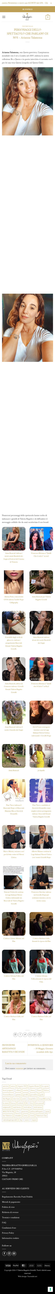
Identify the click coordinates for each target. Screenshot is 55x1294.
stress (26, 1116)
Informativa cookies (10, 1238)
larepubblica (32, 1099)
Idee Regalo (6, 1099)
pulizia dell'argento (36, 1111)
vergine (33, 1120)
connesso (19, 1068)
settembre (18, 1116)
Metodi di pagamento (11, 1202)
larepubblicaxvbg (44, 1099)
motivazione (38, 1107)
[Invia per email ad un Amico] (30, 1034)
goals (41, 1095)
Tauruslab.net (32, 1276)
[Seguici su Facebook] (4, 1253)
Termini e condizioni (10, 1217)
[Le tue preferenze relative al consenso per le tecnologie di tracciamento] (50, 1289)
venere (26, 1120)
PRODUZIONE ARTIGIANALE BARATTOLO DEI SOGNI (13, 1048)
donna (33, 1090)
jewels (24, 1099)
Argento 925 (22, 1086)
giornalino (34, 1095)
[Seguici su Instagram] (9, 1253)
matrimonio (17, 1107)
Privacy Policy (8, 1233)
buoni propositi (8, 1090)
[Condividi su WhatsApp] (15, 1034)
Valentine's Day (41, 1116)
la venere (6, 1103)
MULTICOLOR (8, 1111)
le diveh (20, 1103)
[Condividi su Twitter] (25, 1034)
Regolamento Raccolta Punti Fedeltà (17, 1196)
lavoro (13, 1103)
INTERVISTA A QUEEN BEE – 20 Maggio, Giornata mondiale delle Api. (40, 1048)
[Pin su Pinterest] (35, 1034)
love (31, 1103)
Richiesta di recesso (10, 1212)
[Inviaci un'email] (14, 1253)
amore (13, 1086)
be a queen (45, 1086)
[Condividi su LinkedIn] (39, 1034)
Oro (17, 1111)
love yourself (40, 1103)
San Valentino (7, 1116)
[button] (4, 16)
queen (48, 1111)
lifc (27, 1103)
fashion (46, 1090)
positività (24, 1111)
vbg (20, 1120)
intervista (16, 1099)
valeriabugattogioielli (10, 1120)
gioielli (25, 1095)
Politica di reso (8, 1207)
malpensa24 (7, 1107)
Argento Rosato (34, 1086)
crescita (25, 1090)
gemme (18, 1095)
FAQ (4, 1222)
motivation (27, 1107)
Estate (39, 1090)
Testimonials (27, 26)
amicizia (5, 1086)
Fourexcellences (8, 1095)
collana (18, 1090)
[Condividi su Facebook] (20, 1034)
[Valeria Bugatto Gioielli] (27, 17)
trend (32, 1116)
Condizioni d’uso (9, 1227)
